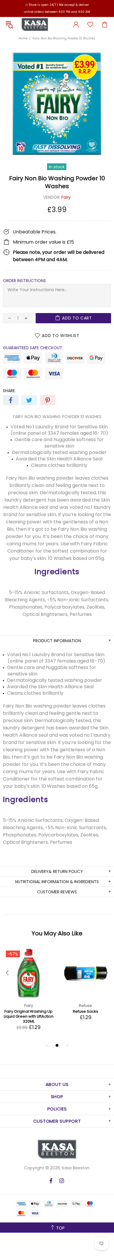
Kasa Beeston (35, 25)
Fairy (66, 197)
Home (23, 38)
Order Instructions (24, 280)
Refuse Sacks (85, 1011)
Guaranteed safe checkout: (33, 347)
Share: (9, 390)
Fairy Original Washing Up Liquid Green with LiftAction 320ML (28, 1016)
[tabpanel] (28, 995)
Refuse (85, 1005)
